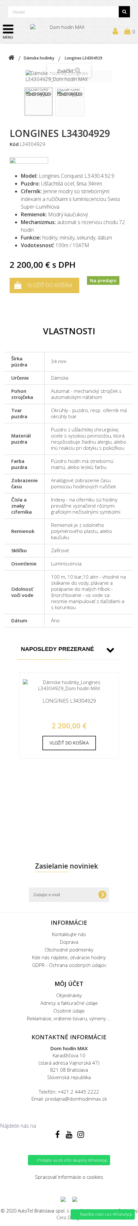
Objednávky (69, 995)
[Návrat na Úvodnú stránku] (11, 58)
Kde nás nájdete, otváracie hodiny (69, 957)
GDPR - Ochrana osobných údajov (69, 965)
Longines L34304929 (69, 701)
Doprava (69, 942)
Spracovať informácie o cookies (69, 1177)
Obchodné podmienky (69, 949)
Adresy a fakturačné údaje (69, 1003)
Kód (14, 144)
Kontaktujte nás (69, 934)
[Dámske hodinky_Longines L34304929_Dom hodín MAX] (38, 101)
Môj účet (69, 983)
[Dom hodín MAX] (64, 30)
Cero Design (69, 1217)
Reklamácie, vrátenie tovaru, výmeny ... (69, 1018)
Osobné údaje (69, 1010)
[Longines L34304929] (69, 685)
